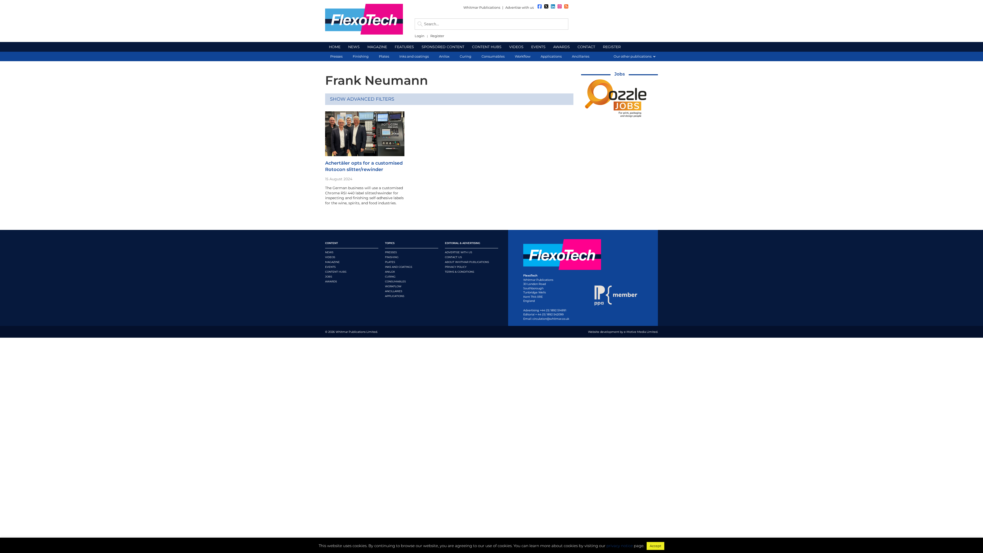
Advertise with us (519, 7)
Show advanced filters (362, 99)
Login (419, 36)
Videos (330, 257)
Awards (331, 281)
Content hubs (335, 271)
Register (437, 36)
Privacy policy (455, 267)
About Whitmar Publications (467, 262)
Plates (390, 262)
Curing (390, 276)
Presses (391, 252)
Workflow (393, 286)
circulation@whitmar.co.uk (550, 319)
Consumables (395, 281)
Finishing (392, 257)
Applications (394, 296)
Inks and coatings (398, 267)
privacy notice (619, 545)
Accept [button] (655, 546)
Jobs (619, 74)
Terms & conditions (459, 271)
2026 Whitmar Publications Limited (352, 332)
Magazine (332, 262)
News (329, 252)
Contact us (453, 257)
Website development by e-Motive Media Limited (622, 332)
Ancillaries (393, 291)
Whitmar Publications (481, 7)
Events (330, 267)
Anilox (390, 271)
